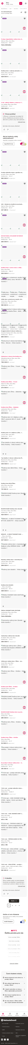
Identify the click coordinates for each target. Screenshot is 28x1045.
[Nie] (7, 129)
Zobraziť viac (21, 122)
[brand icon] (2, 3)
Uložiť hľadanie (8, 921)
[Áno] (4, 129)
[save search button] (25, 12)
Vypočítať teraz (8, 144)
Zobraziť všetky (14, 963)
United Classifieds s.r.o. (12, 1043)
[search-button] (20, 3)
